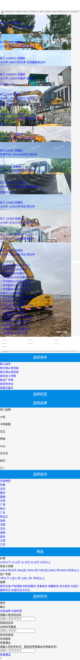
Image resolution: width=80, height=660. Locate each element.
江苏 (2, 544)
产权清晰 (16, 586)
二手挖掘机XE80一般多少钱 (16, 297)
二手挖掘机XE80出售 (12, 313)
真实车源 (5, 586)
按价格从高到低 (9, 372)
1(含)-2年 (15, 578)
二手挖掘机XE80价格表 (14, 269)
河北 (2, 528)
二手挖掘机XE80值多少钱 (15, 321)
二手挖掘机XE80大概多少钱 (16, 277)
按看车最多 (6, 388)
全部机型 (16, 611)
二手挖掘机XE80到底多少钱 (16, 305)
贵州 (2, 508)
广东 (2, 512)
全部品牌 (5, 611)
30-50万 (34, 562)
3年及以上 (39, 578)
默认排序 (5, 364)
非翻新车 (53, 586)
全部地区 (5, 481)
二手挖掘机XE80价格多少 (15, 265)
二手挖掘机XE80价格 (12, 301)
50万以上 (45, 562)
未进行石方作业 (20, 590)
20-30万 (25, 562)
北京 (2, 489)
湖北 (2, 536)
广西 (2, 504)
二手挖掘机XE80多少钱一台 (16, 289)
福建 (2, 496)
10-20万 (15, 562)
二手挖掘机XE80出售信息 (15, 329)
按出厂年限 (6, 380)
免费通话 (5, 654)
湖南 (2, 532)
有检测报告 (29, 586)
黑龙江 (4, 516)
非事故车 (42, 586)
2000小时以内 (8, 570)
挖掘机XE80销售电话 (12, 293)
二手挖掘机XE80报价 (12, 273)
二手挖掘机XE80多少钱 (14, 333)
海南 (2, 520)
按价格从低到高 (9, 368)
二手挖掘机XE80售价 (12, 309)
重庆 (2, 493)
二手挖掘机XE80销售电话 (15, 285)
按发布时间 (6, 384)
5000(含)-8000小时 (49, 570)
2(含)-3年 (26, 578)
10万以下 (5, 562)
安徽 (2, 485)
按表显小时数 (8, 376)
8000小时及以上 (70, 570)
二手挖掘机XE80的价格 (14, 325)
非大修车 (64, 586)
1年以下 (4, 578)
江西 (2, 540)
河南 (2, 524)
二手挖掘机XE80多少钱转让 (16, 317)
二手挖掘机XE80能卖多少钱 (16, 281)
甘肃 (2, 500)
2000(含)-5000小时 (27, 570)
